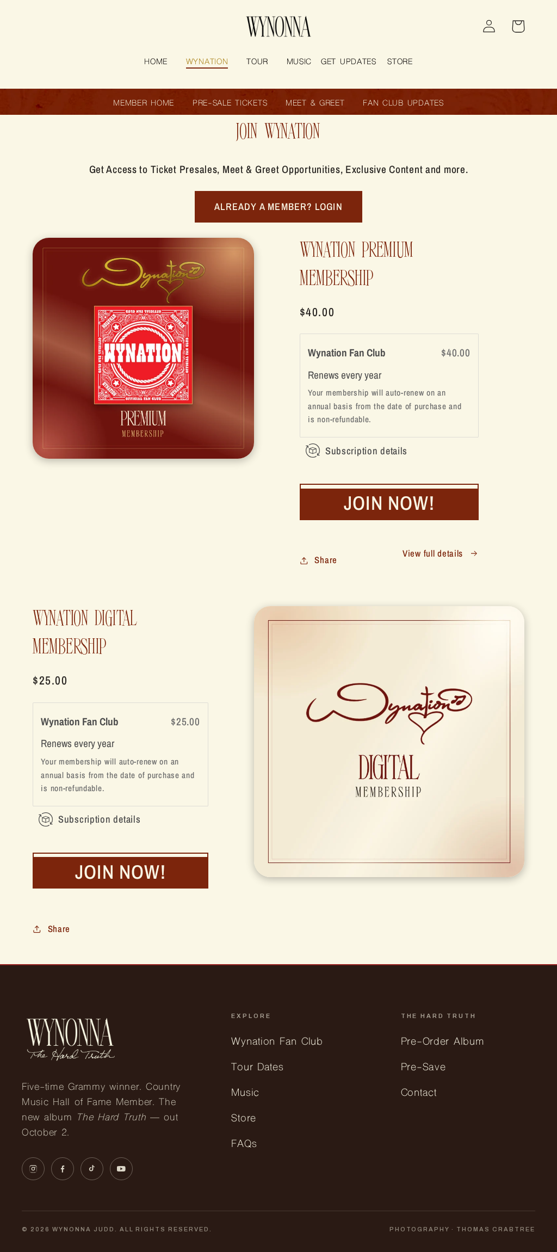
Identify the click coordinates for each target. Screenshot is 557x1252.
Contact (419, 1093)
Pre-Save (423, 1068)
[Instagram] (33, 1168)
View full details (433, 553)
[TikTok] (92, 1168)
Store (243, 1119)
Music (245, 1093)
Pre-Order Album (442, 1042)
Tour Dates (257, 1068)
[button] (207, 63)
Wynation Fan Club (348, 353)
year (372, 374)
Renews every (336, 374)
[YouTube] (121, 1168)
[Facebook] (62, 1168)
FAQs (244, 1144)
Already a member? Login (278, 206)
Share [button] (325, 560)
